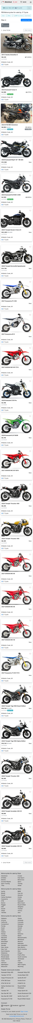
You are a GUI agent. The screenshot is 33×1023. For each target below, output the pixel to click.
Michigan (4, 939)
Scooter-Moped (6, 881)
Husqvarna (4, 899)
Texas (3, 960)
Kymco (3, 903)
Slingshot (20, 907)
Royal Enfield (22, 905)
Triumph (20, 908)
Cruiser (20, 876)
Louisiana (4, 935)
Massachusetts (22, 937)
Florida (3, 926)
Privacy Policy (20, 1019)
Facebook (15, 1005)
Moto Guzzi (21, 903)
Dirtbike (3, 878)
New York (4, 949)
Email (23, 1005)
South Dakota (5, 959)
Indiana (3, 932)
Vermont (3, 962)
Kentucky (20, 934)
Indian (19, 899)
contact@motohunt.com (16, 1016)
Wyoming (20, 966)
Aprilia (3, 891)
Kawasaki (20, 901)
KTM (2, 901)
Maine (19, 935)
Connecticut (5, 924)
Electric (3, 879)
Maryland (4, 937)
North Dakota (5, 951)
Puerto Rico (21, 955)
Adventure (4, 876)
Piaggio (3, 905)
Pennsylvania (5, 955)
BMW (19, 891)
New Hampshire (22, 945)
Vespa (3, 910)
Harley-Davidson (6, 897)
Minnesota (21, 939)
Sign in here (24, 1011)
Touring (20, 883)
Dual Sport (21, 878)
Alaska (20, 918)
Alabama (3, 918)
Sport (19, 881)
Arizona (3, 920)
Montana (3, 943)
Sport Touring (5, 883)
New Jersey (4, 947)
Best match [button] (28, 30)
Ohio (19, 951)
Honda (20, 897)
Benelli (3, 893)
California (4, 922)
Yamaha (3, 912)
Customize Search (26, 20)
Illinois (19, 930)
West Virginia (22, 964)
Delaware (20, 924)
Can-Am (20, 893)
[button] (3, 78)
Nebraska (20, 943)
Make (9, 15)
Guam (3, 928)
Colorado (20, 922)
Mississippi (4, 941)
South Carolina (22, 957)
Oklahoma (4, 953)
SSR (2, 907)
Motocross (21, 879)
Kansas (3, 934)
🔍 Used (27, 15)
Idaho (3, 930)
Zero (19, 912)
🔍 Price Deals (18, 15)
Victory (20, 910)
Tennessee (21, 959)
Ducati (3, 895)
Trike (2, 885)
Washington (4, 964)
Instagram (6, 1005)
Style (3, 15)
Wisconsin (4, 966)
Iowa (19, 932)
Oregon (20, 953)
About (18, 1021)
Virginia (20, 962)
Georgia (20, 926)
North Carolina (22, 949)
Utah (19, 960)
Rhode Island (5, 957)
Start (29, 8)
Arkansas (20, 920)
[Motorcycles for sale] (13, 2)
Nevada (3, 945)
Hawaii (20, 928)
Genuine (20, 895)
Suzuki (3, 908)
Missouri (20, 941)
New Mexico (21, 947)
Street (19, 885)
